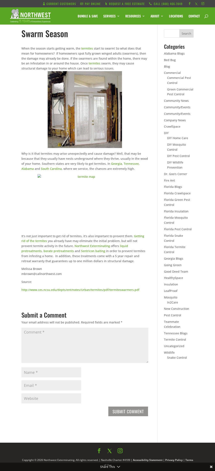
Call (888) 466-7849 (145, 278)
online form (140, 238)
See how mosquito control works (145, 290)
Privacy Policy (153, 299)
